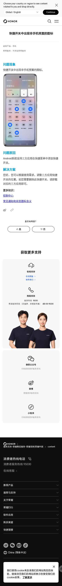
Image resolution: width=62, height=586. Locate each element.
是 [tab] (20, 229)
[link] (5, 545)
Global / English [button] (13, 12)
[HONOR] (11, 444)
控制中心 (8, 195)
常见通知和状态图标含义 (17, 201)
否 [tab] (44, 229)
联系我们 (29, 280)
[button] (12, 545)
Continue (50, 12)
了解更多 (27, 577)
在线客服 (29, 276)
